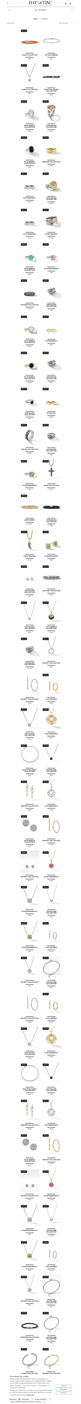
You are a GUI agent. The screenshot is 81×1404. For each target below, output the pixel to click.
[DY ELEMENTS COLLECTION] (29, 110)
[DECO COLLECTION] (51, 470)
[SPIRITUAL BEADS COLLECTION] (51, 74)
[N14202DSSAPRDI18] (29, 932)
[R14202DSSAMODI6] (51, 253)
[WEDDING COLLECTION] (51, 146)
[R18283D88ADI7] (51, 326)
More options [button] (63, 1389)
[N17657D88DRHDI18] (51, 861)
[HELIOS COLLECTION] (29, 434)
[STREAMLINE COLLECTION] (51, 110)
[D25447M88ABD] (29, 541)
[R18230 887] (51, 398)
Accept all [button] (63, 1386)
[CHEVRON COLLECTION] (29, 1322)
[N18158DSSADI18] (51, 791)
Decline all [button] (64, 1392)
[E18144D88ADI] (51, 684)
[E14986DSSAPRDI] (51, 541)
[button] (7, 3)
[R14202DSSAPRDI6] (29, 470)
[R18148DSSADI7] (29, 183)
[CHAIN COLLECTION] (29, 40)
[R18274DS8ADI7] (51, 219)
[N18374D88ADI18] (51, 718)
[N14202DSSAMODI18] (29, 896)
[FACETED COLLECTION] (29, 289)
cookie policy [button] (30, 1395)
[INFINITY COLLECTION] (51, 648)
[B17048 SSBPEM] (51, 40)
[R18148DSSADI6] (29, 219)
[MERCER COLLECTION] (29, 791)
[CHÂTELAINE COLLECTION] (29, 398)
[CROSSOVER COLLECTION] (51, 289)
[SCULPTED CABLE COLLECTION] (29, 755)
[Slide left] (9, 10)
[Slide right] (71, 10)
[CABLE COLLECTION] (29, 74)
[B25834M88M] (29, 505)
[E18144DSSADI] (51, 932)
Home (35, 19)
